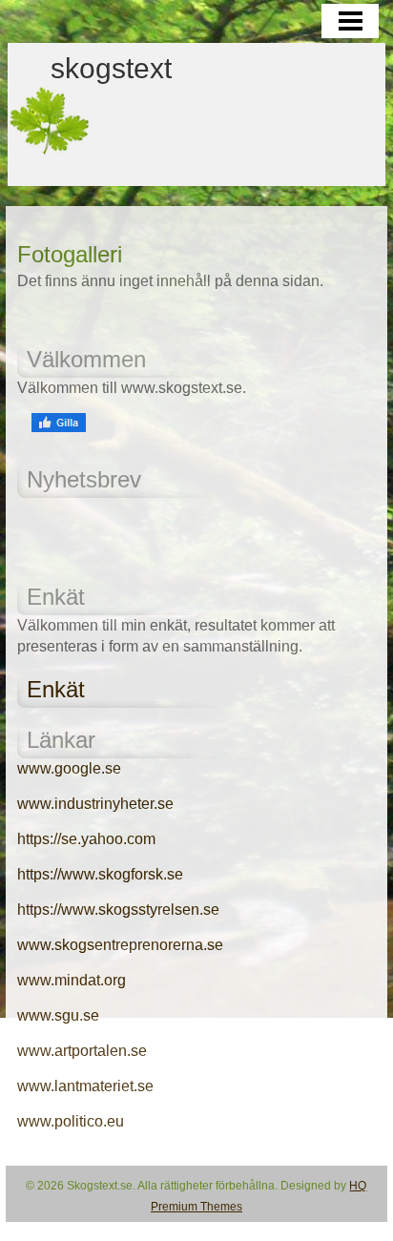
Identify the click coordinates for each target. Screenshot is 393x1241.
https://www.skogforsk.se (100, 874)
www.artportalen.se (82, 1051)
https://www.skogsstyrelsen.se (118, 909)
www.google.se (69, 768)
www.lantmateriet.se (85, 1086)
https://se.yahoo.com (86, 839)
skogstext (111, 68)
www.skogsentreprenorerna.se (120, 945)
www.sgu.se (58, 1015)
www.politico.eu (70, 1121)
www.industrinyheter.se (95, 804)
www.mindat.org (71, 980)
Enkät (56, 689)
